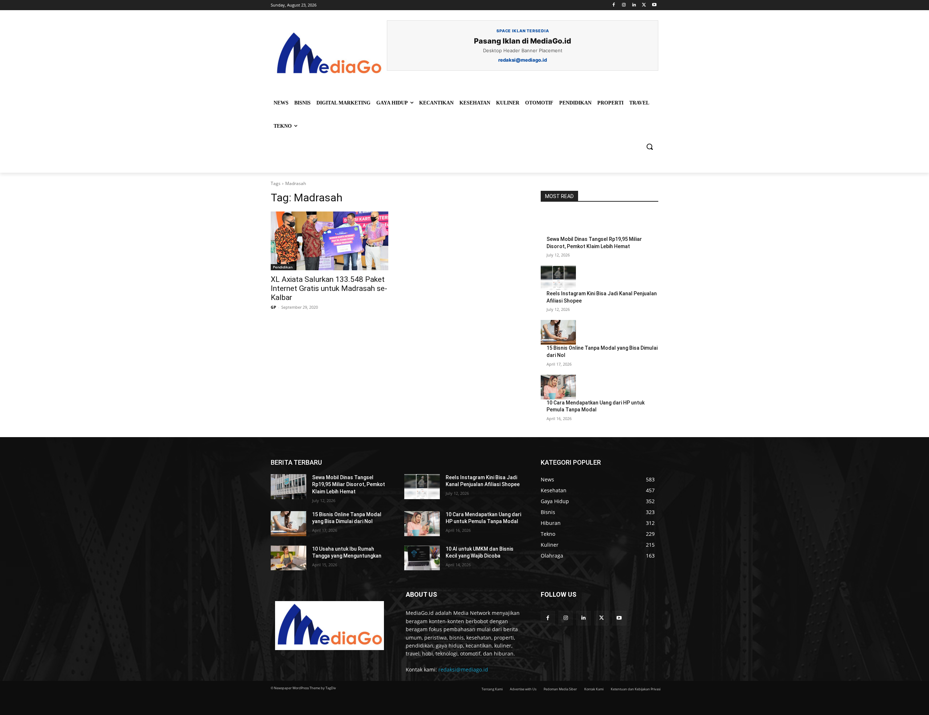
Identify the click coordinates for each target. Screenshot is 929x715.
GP (273, 307)
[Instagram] (624, 5)
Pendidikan (282, 267)
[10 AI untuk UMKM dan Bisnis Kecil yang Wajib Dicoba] (422, 558)
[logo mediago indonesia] (329, 54)
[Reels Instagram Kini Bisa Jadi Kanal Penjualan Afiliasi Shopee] (558, 278)
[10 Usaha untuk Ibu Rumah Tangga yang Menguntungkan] (288, 558)
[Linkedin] (634, 5)
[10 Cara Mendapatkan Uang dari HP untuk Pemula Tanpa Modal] (558, 387)
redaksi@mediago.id (463, 669)
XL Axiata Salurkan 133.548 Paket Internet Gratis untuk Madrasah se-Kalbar (329, 288)
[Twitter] (644, 5)
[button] (649, 146)
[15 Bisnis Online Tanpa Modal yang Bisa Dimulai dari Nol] (558, 332)
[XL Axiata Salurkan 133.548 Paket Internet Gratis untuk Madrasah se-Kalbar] (329, 240)
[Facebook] (614, 5)
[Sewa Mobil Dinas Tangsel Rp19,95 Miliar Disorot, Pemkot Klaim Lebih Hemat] (558, 223)
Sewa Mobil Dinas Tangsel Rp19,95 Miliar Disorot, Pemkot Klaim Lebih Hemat (348, 484)
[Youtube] (654, 5)
